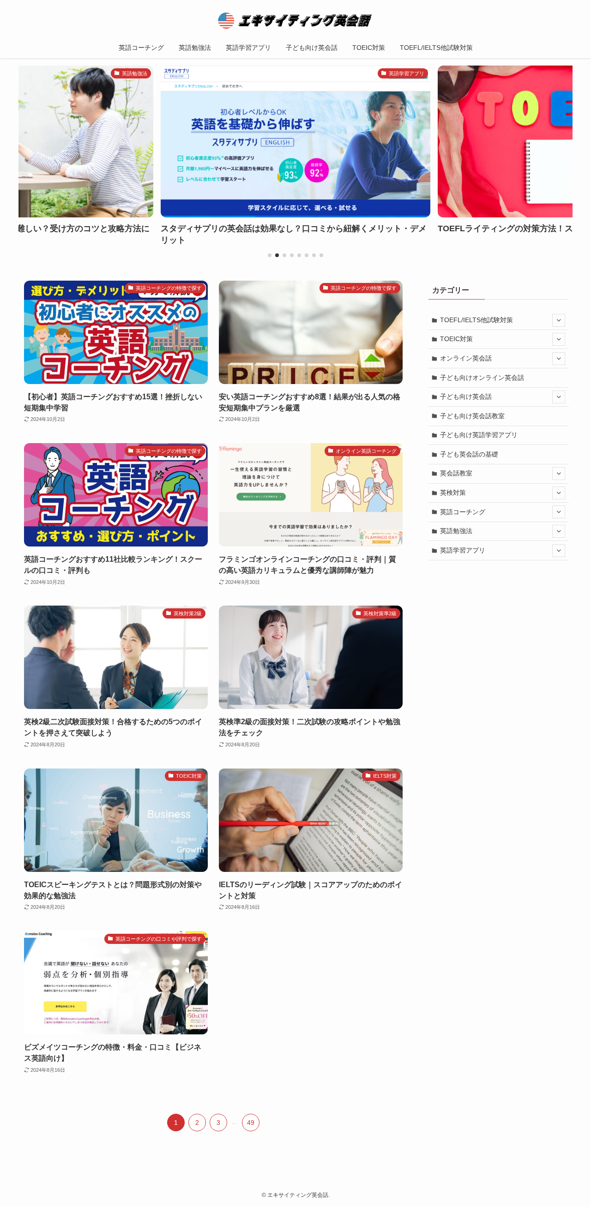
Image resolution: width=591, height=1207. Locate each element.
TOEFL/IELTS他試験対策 (476, 320)
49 (250, 1122)
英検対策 (453, 492)
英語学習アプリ (462, 550)
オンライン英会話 (466, 358)
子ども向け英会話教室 (472, 416)
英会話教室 (456, 473)
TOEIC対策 (456, 338)
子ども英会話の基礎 (469, 454)
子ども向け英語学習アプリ (479, 434)
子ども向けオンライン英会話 (482, 377)
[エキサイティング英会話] (295, 20)
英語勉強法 (456, 530)
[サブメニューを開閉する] (558, 320)
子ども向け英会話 (466, 396)
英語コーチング (462, 512)
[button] (269, 255)
